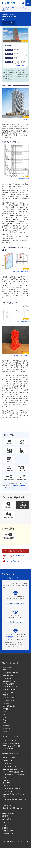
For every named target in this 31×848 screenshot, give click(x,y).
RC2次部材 (6, 728)
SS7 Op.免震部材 (8, 684)
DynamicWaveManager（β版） (13, 788)
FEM (4, 717)
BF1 (4, 711)
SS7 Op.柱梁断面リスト (10, 672)
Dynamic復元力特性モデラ (11, 780)
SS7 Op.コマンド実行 (10, 686)
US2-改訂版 (7, 731)
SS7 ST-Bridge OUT (9, 740)
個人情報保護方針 (8, 831)
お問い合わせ (6, 819)
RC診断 (5, 695)
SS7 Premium (7, 667)
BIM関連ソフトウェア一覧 (10, 736)
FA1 (4, 720)
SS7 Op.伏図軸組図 (9, 675)
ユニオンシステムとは (9, 813)
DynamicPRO (7, 763)
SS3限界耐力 (7, 709)
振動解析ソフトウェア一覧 (10, 754)
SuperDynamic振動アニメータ (12, 808)
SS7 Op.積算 (7, 678)
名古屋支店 (9, 637)
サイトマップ (6, 822)
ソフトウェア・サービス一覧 (11, 658)
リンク (4, 825)
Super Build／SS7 (21, 9)
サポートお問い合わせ (12, 561)
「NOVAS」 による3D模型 (21, 355)
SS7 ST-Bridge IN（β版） (11, 743)
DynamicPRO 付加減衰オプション (14, 769)
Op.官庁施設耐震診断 (10, 706)
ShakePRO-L (7, 786)
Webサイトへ (21, 66)
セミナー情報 (9, 558)
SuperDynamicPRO (9, 766)
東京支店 (9, 634)
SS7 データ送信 (8, 692)
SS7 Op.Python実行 (9, 689)
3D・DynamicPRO (9, 758)
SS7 (4, 670)
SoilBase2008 (7, 791)
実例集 (4, 19)
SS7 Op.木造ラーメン (10, 681)
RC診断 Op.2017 (8, 700)
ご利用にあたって (8, 834)
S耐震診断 (6, 703)
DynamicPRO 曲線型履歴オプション (14, 772)
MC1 (4, 723)
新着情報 (5, 816)
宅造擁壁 (6, 725)
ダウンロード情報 (18, 555)
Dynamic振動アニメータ (11, 805)
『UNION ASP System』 (19, 485)
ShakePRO (6, 783)
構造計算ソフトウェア (9, 9)
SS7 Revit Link (8, 748)
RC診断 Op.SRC (8, 698)
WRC (5, 714)
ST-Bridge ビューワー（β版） (12, 746)
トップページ (5, 7)
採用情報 (5, 828)
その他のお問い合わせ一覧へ (11, 578)
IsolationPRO (7, 760)
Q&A (6, 555)
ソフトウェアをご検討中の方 (18, 7)
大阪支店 (9, 639)
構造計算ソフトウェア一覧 (10, 663)
